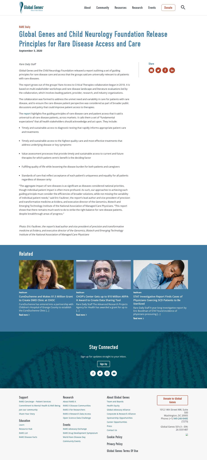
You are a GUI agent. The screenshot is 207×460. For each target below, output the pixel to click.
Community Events (72, 441)
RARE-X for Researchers (74, 409)
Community (102, 8)
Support (23, 397)
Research (137, 8)
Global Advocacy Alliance (118, 409)
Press (109, 426)
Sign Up (103, 364)
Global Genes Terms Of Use (122, 451)
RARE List (23, 433)
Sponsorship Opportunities (120, 418)
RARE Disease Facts (28, 437)
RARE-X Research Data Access (77, 413)
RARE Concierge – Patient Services (35, 401)
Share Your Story (27, 413)
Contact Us (112, 430)
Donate (168, 8)
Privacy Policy (115, 444)
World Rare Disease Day (74, 437)
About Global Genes (118, 397)
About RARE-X (69, 401)
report (27, 113)
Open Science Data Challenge (77, 418)
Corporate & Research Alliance (121, 413)
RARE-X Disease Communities (77, 405)
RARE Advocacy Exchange (75, 429)
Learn (21, 424)
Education (24, 421)
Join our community (28, 409)
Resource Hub (25, 429)
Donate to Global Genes (172, 400)
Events (152, 8)
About (87, 8)
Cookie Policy (114, 437)
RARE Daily (24, 27)
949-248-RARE (180, 418)
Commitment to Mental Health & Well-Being (39, 405)
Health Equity (113, 405)
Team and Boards (115, 401)
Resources (120, 8)
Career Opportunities (117, 422)
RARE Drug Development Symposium (80, 433)
